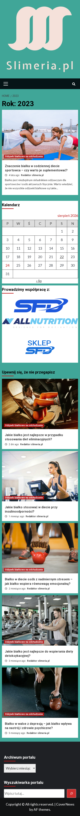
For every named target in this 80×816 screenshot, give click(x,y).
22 (62, 257)
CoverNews (65, 804)
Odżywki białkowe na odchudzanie (24, 156)
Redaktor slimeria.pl (32, 175)
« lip (39, 281)
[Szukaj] (71, 793)
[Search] (73, 84)
